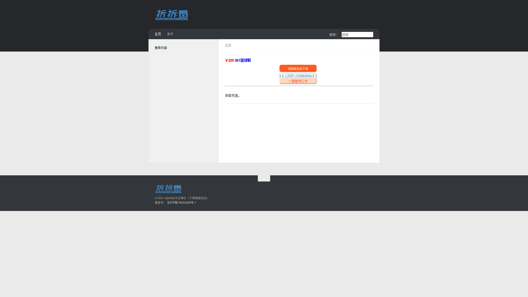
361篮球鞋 (243, 60)
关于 (170, 34)
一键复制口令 (298, 81)
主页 (157, 34)
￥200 (230, 60)
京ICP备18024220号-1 (181, 202)
